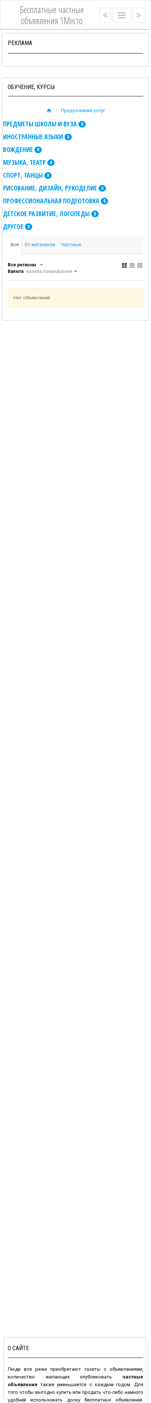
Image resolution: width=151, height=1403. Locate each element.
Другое (16, 226)
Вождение (21, 149)
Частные (71, 244)
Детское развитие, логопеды (49, 213)
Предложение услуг (83, 110)
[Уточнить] (41, 264)
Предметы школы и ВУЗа (43, 123)
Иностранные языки (36, 136)
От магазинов (40, 244)
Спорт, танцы (26, 175)
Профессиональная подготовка (54, 200)
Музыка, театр (27, 162)
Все (15, 244)
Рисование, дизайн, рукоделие (53, 188)
